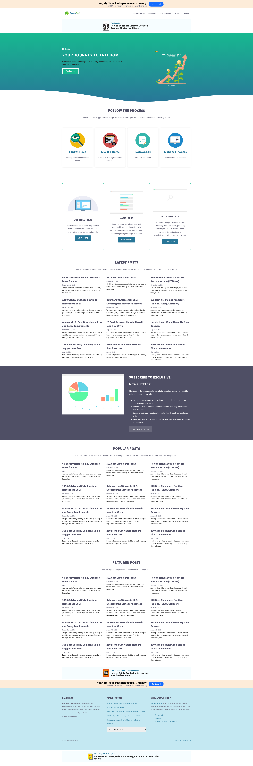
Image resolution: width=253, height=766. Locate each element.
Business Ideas (138, 13)
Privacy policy (159, 715)
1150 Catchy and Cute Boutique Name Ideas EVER (123, 716)
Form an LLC (143, 152)
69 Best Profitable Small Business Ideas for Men (122, 703)
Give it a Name (110, 152)
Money (177, 13)
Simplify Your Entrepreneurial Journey (122, 3)
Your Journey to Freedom (90, 55)
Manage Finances (175, 152)
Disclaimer (158, 718)
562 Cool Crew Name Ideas (121, 277)
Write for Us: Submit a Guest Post (166, 721)
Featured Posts (126, 562)
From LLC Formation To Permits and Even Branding (126, 6)
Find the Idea (77, 152)
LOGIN (186, 13)
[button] (140, 429)
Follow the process (126, 110)
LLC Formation (165, 13)
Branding (152, 13)
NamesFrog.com (156, 703)
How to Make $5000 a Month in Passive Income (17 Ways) (126, 711)
